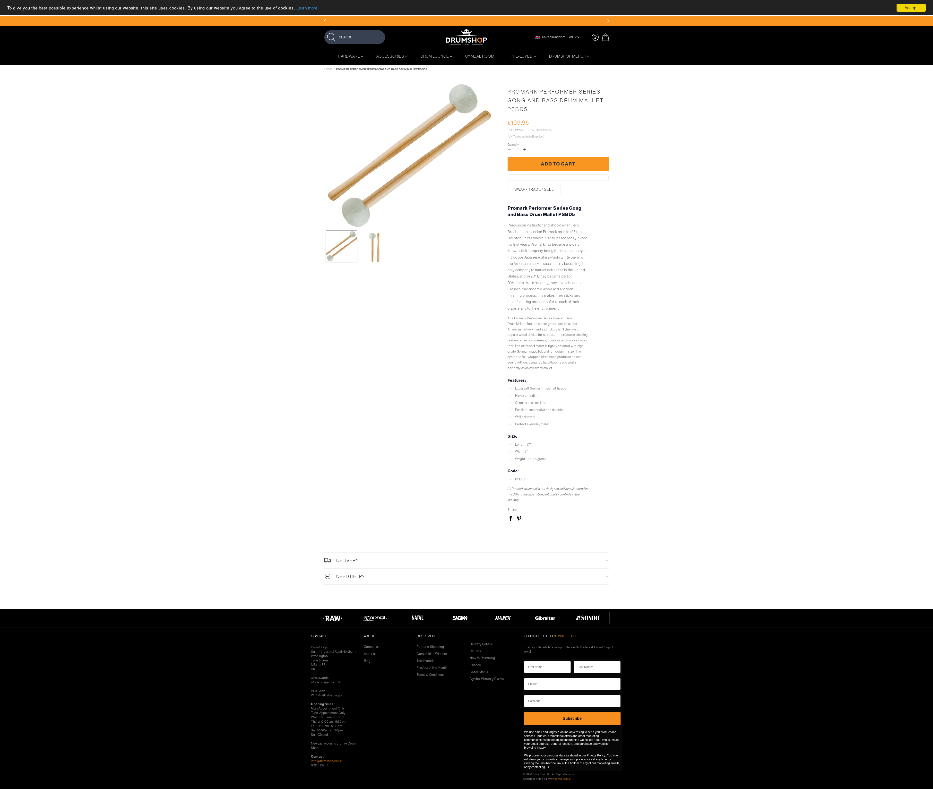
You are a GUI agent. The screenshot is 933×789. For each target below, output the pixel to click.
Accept (911, 7)
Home (328, 69)
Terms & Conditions (431, 674)
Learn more (307, 8)
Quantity (513, 144)
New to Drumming (482, 658)
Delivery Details (481, 644)
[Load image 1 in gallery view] (341, 246)
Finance (475, 665)
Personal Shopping (430, 647)
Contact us (372, 647)
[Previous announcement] (325, 21)
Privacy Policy (596, 755)
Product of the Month (432, 667)
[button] (354, 37)
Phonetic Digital (560, 778)
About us (370, 654)
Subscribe (572, 718)
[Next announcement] (608, 21)
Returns (475, 651)
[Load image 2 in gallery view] (375, 246)
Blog (367, 661)
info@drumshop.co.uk (326, 761)
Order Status (479, 672)
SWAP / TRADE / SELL (534, 189)
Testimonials (425, 661)
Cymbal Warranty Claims (487, 679)
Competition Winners (432, 654)
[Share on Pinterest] (519, 518)
